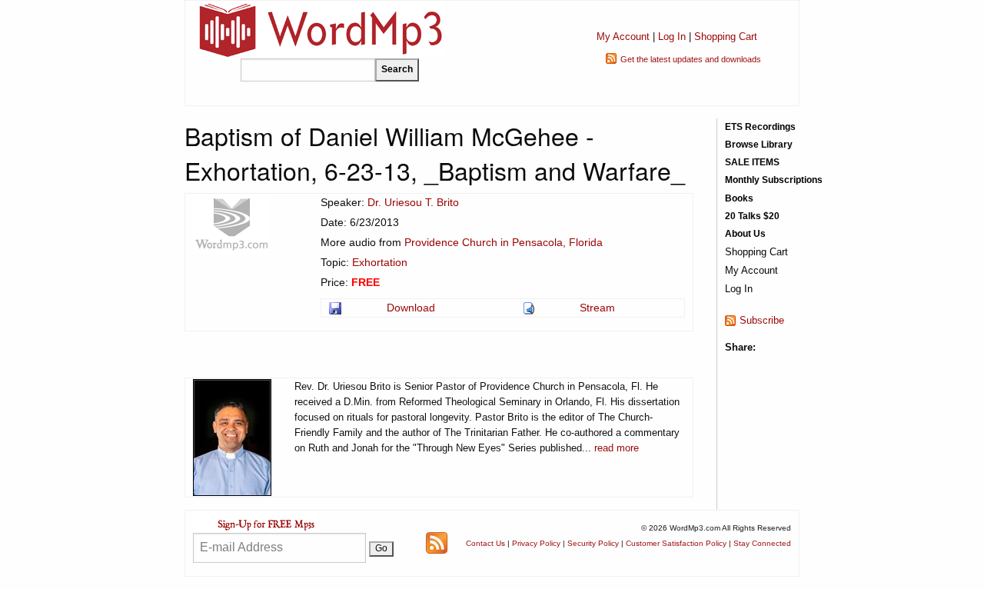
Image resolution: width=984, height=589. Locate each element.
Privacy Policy (536, 543)
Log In (672, 36)
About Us (745, 233)
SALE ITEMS (752, 162)
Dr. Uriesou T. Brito (413, 202)
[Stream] (530, 307)
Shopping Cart (725, 36)
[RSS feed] (436, 542)
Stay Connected (762, 543)
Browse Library (759, 144)
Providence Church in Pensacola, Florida (503, 242)
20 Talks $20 (752, 216)
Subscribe (762, 320)
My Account (623, 36)
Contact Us (485, 543)
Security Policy (593, 543)
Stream (597, 307)
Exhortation (379, 262)
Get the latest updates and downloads (690, 59)
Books (739, 198)
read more (616, 448)
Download (411, 307)
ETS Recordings (760, 126)
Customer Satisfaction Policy (676, 543)
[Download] (336, 307)
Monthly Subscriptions (774, 180)
